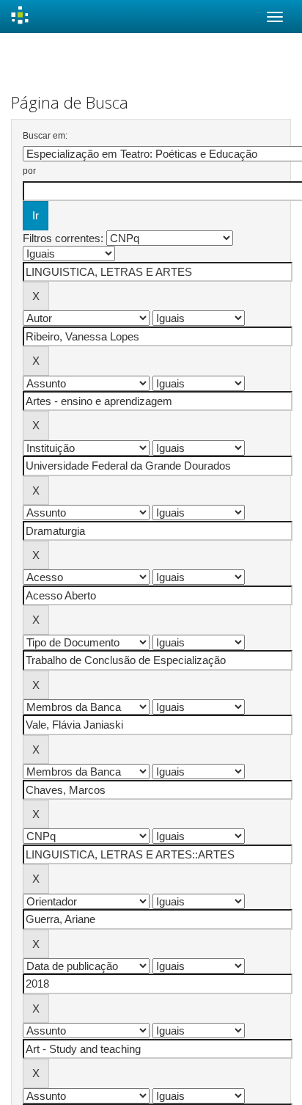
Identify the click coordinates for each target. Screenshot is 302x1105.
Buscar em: (45, 136)
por (29, 171)
